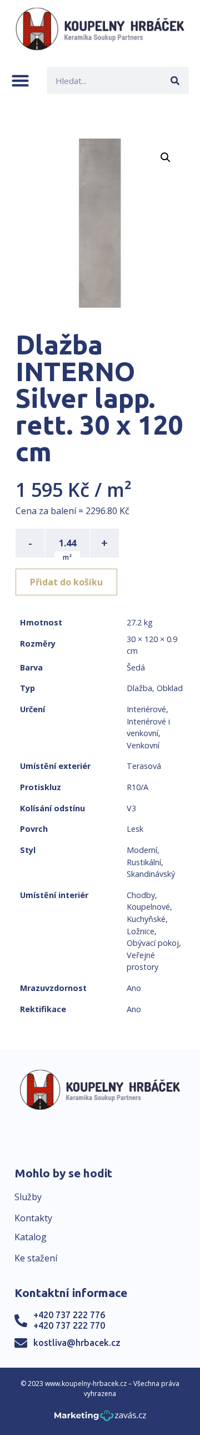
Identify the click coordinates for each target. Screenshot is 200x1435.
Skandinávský (151, 874)
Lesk (135, 828)
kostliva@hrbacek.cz (77, 1343)
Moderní (142, 850)
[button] (20, 80)
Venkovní (143, 745)
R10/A (137, 787)
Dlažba (139, 688)
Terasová (144, 766)
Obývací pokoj (153, 943)
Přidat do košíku (66, 582)
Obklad (170, 688)
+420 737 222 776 (69, 1315)
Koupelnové (148, 906)
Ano (134, 988)
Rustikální (144, 862)
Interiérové (146, 709)
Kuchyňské (146, 919)
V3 (131, 808)
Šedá (136, 667)
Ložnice (140, 931)
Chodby (141, 895)
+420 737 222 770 (69, 1325)
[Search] (175, 80)
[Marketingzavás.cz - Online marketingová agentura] (100, 1418)
